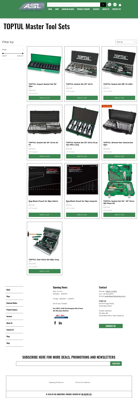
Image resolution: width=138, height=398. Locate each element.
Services (9, 316)
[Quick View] (44, 63)
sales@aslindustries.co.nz (115, 296)
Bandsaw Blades (11, 303)
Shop (8, 296)
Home (8, 289)
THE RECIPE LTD (86, 394)
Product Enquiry (11, 309)
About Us (9, 323)
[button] (120, 4)
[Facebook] (55, 323)
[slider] (3, 53)
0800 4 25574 (111, 291)
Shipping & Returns (56, 382)
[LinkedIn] (60, 323)
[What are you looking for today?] (103, 4)
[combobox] (126, 42)
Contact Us (10, 329)
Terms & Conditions (82, 382)
